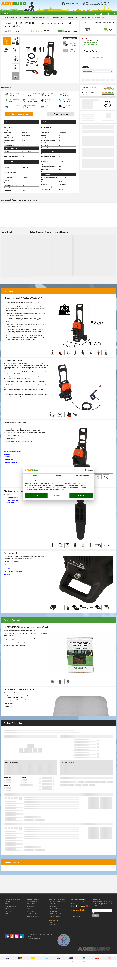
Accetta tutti (81, 495)
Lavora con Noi (8, 905)
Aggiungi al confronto (21, 114)
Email (93, 908)
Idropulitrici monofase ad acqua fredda (56, 17)
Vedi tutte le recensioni (76, 916)
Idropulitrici (27, 17)
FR (79, 906)
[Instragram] (17, 940)
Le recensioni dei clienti (78, 910)
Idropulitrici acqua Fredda (38, 17)
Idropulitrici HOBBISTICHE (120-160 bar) (78, 17)
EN (74, 906)
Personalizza (57, 495)
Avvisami (99, 57)
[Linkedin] (21, 940)
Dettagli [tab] (58, 475)
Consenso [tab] (34, 475)
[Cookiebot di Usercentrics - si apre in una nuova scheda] (86, 470)
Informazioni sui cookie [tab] (82, 475)
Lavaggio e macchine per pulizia (14, 17)
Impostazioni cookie (32, 913)
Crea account (52, 924)
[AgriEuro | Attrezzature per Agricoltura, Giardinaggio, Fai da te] (19, 3)
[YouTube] (12, 940)
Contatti (7, 913)
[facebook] (7, 940)
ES (89, 906)
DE (84, 906)
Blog (6, 910)
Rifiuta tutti (36, 495)
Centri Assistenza (53, 906)
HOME (3, 17)
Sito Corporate (8, 911)
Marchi (6, 903)
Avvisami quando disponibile (91, 40)
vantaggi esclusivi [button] (97, 905)
